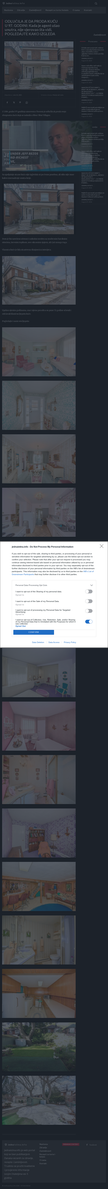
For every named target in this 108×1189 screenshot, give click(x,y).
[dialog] (54, 594)
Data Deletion (38, 642)
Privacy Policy (70, 642)
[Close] (102, 547)
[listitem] (54, 585)
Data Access (54, 642)
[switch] (89, 591)
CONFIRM (34, 632)
